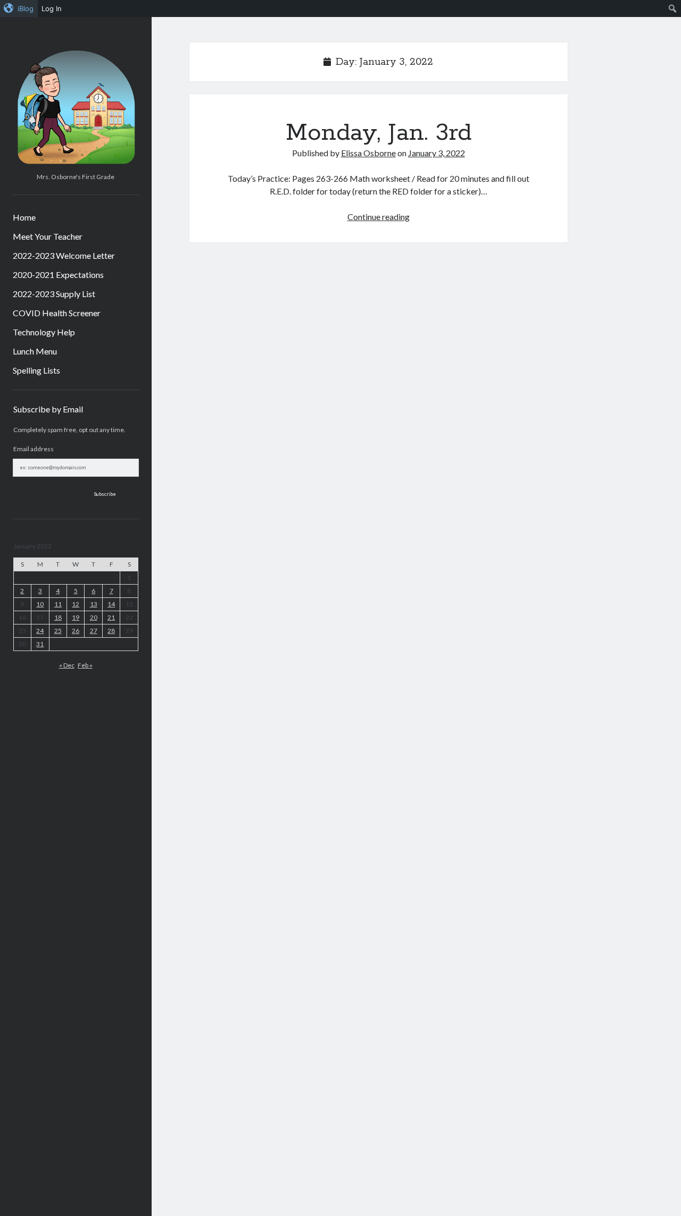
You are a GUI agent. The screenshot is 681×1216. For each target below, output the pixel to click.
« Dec (66, 665)
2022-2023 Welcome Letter (64, 255)
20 (93, 617)
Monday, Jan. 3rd (378, 132)
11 (58, 604)
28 (111, 631)
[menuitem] (19, 8)
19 (75, 617)
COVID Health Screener (57, 313)
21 (111, 617)
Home (24, 217)
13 (93, 604)
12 (75, 604)
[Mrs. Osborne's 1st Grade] (76, 164)
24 (40, 631)
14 (111, 604)
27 (93, 631)
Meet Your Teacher (47, 236)
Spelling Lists (36, 370)
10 (40, 604)
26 (75, 631)
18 (58, 617)
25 (58, 631)
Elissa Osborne (368, 153)
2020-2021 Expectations (58, 274)
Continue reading (378, 217)
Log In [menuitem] (51, 8)
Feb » (85, 665)
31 (40, 644)
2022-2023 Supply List (54, 294)
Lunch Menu (35, 351)
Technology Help (44, 332)
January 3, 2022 (436, 153)
